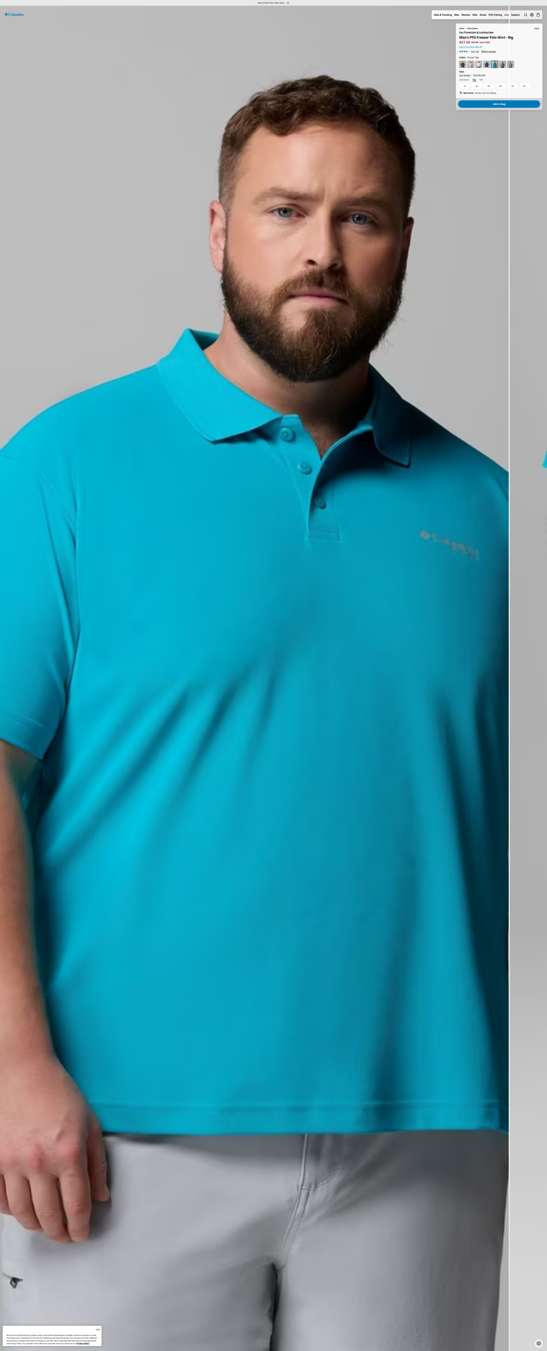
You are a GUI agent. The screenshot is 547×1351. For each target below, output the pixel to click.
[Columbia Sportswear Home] (14, 14)
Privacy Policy (83, 1343)
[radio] (462, 64)
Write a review (488, 51)
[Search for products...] (525, 15)
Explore (515, 14)
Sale (506, 14)
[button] (539, 1343)
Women (466, 14)
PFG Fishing (495, 14)
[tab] (464, 80)
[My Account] (532, 15)
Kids (474, 14)
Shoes (483, 14)
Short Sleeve (472, 28)
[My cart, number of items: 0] (538, 15)
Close (98, 1329)
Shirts (461, 28)
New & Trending (443, 14)
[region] (273, 678)
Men (456, 14)
